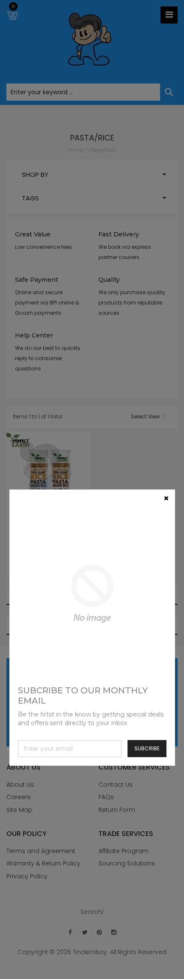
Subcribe (147, 748)
